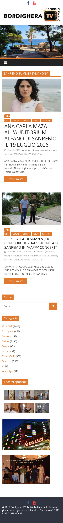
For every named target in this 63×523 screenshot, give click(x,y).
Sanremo (46, 120)
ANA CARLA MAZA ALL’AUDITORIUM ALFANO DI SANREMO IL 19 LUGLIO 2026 (30, 135)
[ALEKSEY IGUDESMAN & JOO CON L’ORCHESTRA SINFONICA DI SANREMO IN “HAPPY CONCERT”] (31, 194)
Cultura (15, 120)
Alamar (38, 150)
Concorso (7, 336)
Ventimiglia (7, 371)
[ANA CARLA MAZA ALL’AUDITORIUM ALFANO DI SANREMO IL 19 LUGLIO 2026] (31, 81)
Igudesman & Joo (25, 255)
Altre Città (7, 326)
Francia (6, 346)
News (35, 120)
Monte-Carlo (8, 356)
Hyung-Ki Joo (10, 255)
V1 (3, 366)
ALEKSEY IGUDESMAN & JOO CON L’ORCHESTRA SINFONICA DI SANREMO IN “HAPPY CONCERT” (31, 243)
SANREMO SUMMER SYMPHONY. (28, 154)
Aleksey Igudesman (45, 251)
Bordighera (8, 331)
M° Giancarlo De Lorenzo (45, 255)
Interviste (7, 351)
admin (27, 150)
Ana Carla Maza (50, 150)
